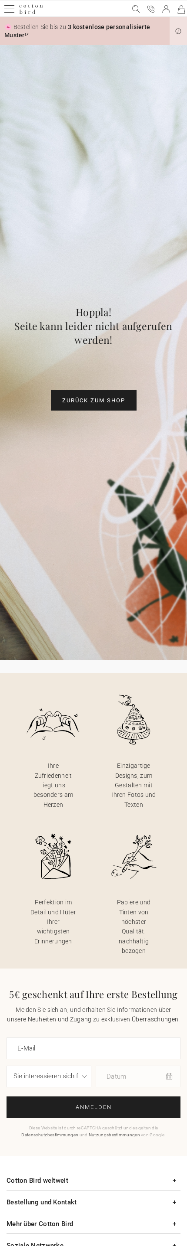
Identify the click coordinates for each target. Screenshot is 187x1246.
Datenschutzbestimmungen (49, 1134)
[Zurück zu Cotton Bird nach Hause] (31, 12)
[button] (178, 31)
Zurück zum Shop (93, 400)
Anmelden (94, 1107)
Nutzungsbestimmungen (114, 1134)
